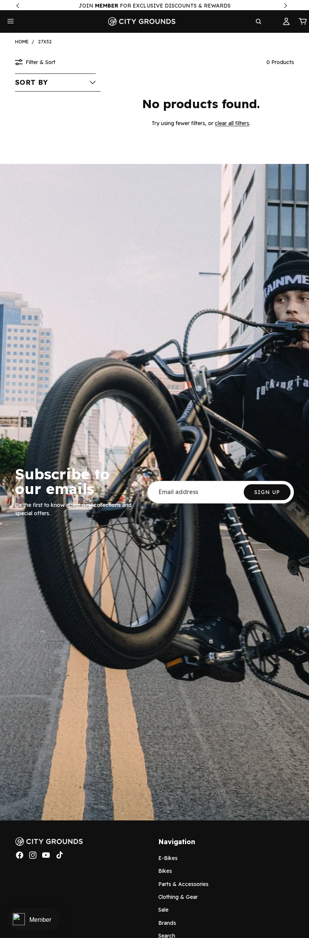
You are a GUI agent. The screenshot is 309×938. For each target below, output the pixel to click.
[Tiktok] (59, 855)
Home (22, 41)
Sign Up (267, 492)
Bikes (165, 871)
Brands (167, 923)
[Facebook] (19, 855)
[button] (55, 82)
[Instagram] (32, 855)
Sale (163, 909)
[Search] (258, 21)
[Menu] (10, 21)
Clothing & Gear (178, 897)
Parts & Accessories (183, 883)
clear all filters (232, 123)
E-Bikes (167, 858)
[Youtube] (45, 855)
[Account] (286, 21)
